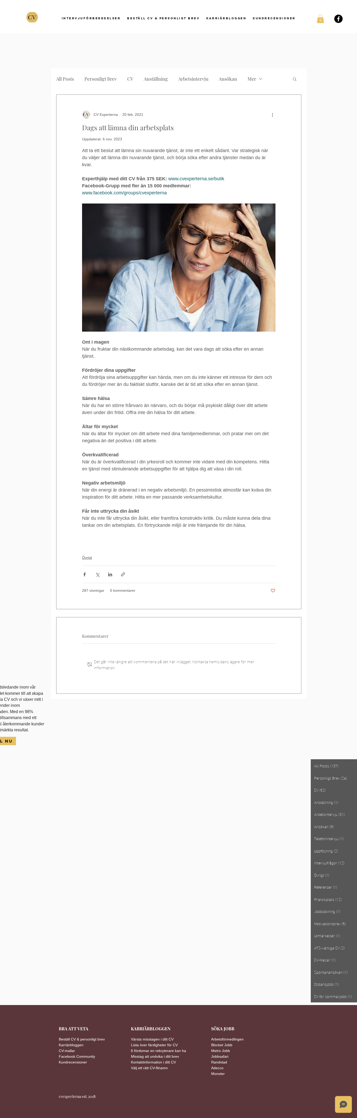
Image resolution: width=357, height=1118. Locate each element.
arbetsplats (93, 545)
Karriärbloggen (71, 1045)
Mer (251, 79)
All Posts (65, 79)
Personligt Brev (100, 79)
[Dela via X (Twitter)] (97, 574)
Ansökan (228, 79)
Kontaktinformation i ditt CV (153, 1062)
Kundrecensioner (73, 1062)
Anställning (156, 79)
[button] (320, 18)
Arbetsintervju (193, 79)
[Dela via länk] (122, 574)
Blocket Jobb (221, 1045)
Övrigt (87, 557)
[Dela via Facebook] (84, 574)
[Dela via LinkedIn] (110, 574)
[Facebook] (338, 19)
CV (130, 79)
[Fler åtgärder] (272, 114)
